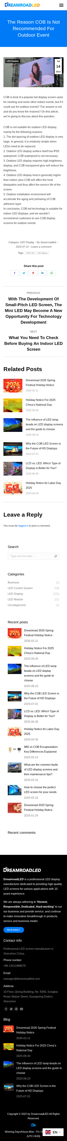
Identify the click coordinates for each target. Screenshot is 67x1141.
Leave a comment (41, 246)
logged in (23, 525)
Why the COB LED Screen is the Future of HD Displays (43, 446)
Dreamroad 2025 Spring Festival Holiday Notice (38, 807)
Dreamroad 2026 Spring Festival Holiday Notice (40, 382)
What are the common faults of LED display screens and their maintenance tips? (41, 769)
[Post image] (12, 385)
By (46, 242)
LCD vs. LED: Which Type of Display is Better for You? (43, 466)
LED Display (13, 61)
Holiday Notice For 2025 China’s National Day (40, 402)
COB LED (30, 253)
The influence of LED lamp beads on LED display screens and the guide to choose (44, 424)
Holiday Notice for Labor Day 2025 (43, 485)
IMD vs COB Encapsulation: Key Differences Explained (41, 749)
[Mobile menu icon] (61, 5)
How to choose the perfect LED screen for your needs (40, 790)
